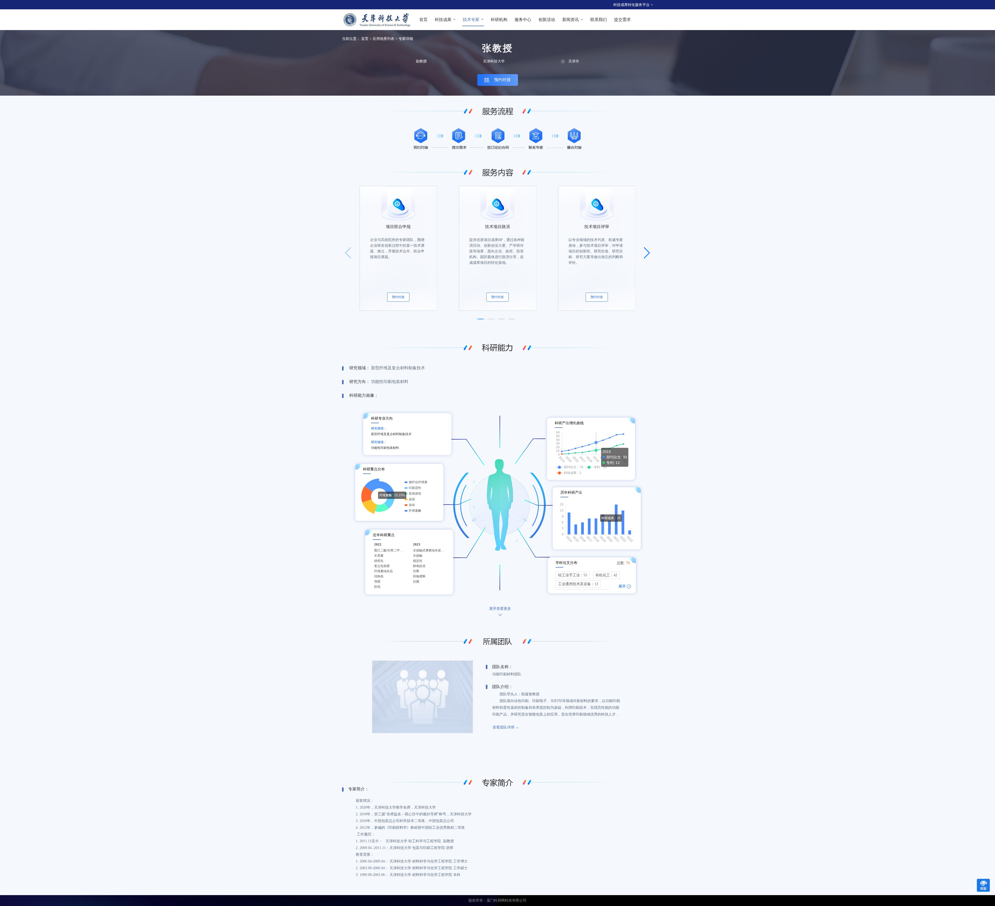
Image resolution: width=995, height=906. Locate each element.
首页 (364, 39)
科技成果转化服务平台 (633, 5)
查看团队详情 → (506, 727)
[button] (646, 253)
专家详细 (406, 39)
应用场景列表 (383, 39)
